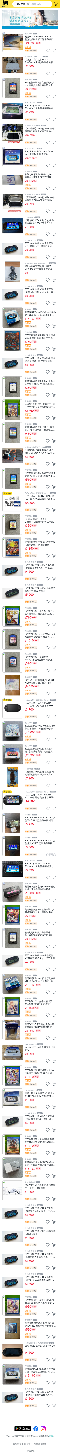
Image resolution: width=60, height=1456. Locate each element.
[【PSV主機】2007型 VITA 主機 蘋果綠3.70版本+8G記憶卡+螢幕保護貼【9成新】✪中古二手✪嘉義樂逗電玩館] (12, 134)
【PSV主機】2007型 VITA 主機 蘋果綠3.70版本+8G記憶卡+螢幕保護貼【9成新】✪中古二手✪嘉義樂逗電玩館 (40, 129)
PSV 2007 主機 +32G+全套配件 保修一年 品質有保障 (40, 589)
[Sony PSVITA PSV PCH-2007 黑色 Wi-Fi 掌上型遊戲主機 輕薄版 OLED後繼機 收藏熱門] (12, 823)
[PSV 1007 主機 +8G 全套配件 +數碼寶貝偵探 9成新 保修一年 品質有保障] (12, 1397)
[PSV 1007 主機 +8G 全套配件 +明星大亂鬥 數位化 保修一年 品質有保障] (12, 294)
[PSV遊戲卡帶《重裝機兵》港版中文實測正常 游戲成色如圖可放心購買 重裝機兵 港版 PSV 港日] (12, 1144)
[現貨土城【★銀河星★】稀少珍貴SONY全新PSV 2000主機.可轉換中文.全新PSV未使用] (12, 1098)
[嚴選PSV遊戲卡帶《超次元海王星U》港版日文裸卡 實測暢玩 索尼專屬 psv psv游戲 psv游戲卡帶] (12, 432)
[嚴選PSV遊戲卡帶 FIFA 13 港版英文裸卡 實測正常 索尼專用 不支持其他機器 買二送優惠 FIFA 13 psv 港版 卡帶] (12, 386)
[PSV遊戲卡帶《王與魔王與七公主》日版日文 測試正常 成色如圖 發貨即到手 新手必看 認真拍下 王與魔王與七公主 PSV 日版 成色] (12, 616)
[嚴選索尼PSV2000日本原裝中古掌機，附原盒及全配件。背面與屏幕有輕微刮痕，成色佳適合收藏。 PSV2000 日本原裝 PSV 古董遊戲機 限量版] (12, 1374)
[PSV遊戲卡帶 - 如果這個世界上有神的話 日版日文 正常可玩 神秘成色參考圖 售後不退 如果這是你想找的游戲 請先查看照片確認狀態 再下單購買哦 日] (12, 1007)
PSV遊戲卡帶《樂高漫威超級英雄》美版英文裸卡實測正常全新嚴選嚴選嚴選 (40, 83)
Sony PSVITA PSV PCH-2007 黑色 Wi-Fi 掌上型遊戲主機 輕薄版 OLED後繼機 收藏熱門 (40, 819)
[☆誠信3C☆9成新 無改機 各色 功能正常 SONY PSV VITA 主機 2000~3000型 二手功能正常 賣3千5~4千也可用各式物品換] (12, 455)
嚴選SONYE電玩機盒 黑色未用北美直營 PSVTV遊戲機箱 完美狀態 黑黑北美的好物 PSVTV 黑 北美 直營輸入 (40, 1025)
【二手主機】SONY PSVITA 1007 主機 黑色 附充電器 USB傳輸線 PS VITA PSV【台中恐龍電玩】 (40, 704)
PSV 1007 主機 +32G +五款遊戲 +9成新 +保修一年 (40, 1232)
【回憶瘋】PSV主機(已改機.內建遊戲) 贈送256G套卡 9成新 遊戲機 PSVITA (40, 221)
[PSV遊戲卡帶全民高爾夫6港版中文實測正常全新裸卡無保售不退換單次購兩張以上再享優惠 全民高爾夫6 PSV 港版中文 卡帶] (12, 478)
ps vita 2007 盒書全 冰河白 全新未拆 (40, 1048)
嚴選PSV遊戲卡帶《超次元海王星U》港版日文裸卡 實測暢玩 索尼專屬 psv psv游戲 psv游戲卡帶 (40, 428)
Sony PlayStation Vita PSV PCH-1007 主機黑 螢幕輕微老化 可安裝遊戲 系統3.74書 (40, 864)
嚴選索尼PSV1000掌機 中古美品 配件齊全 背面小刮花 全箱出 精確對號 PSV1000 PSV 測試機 (40, 313)
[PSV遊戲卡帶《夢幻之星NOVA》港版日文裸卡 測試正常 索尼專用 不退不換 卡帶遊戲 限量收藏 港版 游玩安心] (12, 662)
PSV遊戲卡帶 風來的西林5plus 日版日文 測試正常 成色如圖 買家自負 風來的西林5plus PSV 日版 (40, 1071)
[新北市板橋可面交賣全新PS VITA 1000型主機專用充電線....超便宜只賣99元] (12, 272)
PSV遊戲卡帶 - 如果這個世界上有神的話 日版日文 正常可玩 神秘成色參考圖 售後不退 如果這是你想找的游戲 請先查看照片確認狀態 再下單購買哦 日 (40, 1002)
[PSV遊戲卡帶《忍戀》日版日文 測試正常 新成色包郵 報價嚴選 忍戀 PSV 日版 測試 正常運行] (12, 1305)
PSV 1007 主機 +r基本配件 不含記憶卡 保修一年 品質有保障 (40, 359)
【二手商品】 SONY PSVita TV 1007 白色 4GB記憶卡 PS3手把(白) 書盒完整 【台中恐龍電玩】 (40, 497)
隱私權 (27, 1443)
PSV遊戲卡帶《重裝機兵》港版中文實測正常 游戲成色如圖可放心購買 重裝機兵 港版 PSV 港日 (40, 1140)
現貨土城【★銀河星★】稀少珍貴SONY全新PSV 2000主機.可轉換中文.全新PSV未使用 (40, 1094)
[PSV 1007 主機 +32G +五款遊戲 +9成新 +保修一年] (12, 1236)
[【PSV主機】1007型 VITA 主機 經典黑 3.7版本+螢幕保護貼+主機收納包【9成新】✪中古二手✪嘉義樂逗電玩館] (12, 203)
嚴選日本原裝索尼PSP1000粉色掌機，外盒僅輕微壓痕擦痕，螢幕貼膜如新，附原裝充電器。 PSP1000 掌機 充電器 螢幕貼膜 (40, 887)
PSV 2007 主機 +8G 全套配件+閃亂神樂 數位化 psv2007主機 (40, 956)
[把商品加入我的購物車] (54, 50)
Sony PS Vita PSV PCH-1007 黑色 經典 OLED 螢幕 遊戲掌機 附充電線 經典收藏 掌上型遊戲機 (40, 841)
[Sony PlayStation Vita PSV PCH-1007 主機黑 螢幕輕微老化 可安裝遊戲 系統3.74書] (12, 869)
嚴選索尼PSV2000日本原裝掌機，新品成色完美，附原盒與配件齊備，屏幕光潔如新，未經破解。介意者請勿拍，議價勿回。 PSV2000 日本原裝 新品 (40, 750)
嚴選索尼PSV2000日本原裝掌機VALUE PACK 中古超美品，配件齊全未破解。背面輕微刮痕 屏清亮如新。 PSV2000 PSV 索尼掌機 (40, 979)
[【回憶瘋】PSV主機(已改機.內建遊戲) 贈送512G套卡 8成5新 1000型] (12, 777)
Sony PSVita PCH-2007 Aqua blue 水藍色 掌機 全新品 (39, 152)
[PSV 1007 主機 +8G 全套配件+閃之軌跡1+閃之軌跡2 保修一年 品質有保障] (12, 249)
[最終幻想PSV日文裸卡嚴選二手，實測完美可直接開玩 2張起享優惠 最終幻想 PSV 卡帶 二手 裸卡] (12, 938)
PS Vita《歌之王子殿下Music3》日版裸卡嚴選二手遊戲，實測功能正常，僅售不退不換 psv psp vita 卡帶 (40, 520)
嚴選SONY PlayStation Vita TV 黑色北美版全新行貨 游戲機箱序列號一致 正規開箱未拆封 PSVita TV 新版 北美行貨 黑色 (40, 38)
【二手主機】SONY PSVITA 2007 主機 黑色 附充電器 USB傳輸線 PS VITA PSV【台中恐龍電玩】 (40, 796)
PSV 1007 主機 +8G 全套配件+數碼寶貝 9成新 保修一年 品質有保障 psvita (40, 1209)
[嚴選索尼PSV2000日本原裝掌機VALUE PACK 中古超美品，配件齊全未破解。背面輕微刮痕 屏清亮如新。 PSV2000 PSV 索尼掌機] (12, 984)
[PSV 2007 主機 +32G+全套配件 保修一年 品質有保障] (12, 593)
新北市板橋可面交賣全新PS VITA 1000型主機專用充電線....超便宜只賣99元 (39, 267)
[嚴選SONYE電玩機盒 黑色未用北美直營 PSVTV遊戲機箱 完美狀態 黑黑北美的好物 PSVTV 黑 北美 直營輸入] (12, 1030)
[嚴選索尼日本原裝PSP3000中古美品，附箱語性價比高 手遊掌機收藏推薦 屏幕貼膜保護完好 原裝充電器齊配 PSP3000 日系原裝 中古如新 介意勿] (12, 1167)
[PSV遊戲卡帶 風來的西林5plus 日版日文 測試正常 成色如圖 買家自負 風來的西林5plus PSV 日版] (12, 1075)
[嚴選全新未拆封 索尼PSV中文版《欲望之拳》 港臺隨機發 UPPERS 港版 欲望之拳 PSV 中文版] (12, 547)
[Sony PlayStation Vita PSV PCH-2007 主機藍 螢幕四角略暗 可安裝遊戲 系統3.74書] (12, 111)
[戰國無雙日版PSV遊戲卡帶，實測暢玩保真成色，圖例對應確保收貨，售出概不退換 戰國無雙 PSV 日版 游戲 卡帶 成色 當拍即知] (12, 915)
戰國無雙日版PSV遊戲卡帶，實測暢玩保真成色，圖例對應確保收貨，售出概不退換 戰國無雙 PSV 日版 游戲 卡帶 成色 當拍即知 (40, 910)
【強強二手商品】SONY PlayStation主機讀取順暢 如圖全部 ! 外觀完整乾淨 (40, 60)
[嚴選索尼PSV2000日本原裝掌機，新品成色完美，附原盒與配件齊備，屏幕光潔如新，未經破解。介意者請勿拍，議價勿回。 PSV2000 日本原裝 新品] (12, 754)
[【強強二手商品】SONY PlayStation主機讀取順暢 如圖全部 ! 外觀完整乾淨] (12, 65)
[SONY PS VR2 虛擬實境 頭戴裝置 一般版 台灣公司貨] (12, 1190)
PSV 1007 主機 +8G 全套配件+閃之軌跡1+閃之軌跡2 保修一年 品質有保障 (39, 244)
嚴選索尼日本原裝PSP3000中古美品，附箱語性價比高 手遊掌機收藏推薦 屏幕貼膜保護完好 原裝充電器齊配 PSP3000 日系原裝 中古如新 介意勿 (40, 1163)
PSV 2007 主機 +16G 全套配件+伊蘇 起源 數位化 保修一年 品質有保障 (39, 1117)
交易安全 (31, 1450)
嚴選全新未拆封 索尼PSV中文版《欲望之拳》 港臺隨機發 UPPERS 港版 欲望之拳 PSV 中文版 (40, 543)
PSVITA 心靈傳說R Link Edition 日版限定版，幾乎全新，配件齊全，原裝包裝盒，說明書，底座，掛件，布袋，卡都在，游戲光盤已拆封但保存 (40, 681)
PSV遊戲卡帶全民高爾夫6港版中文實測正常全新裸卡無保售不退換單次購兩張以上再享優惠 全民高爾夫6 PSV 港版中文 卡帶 (40, 474)
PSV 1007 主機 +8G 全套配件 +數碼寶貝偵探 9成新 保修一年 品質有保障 (39, 1393)
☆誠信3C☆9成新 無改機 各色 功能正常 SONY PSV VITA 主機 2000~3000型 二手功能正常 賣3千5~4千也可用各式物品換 (40, 451)
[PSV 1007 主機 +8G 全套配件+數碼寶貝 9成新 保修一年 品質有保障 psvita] (12, 1213)
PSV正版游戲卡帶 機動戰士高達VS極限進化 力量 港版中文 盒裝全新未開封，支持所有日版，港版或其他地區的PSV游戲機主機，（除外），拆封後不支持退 (40, 336)
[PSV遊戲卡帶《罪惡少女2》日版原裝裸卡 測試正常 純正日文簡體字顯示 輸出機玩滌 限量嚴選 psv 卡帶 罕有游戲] (12, 639)
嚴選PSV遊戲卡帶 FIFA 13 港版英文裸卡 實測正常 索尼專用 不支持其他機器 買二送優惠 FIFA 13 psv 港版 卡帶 (40, 382)
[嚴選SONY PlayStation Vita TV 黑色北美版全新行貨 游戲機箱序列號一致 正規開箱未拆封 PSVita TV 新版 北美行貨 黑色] (12, 42)
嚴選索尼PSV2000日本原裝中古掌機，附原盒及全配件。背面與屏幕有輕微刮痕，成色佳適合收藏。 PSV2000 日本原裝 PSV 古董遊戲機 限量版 (40, 1370)
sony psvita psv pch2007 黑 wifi (40, 1345)
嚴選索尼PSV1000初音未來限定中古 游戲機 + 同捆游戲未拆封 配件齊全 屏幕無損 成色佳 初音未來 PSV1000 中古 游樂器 (40, 727)
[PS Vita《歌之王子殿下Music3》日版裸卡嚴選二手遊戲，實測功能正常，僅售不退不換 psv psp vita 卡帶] (12, 524)
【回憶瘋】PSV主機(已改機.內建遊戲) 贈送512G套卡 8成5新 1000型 (39, 773)
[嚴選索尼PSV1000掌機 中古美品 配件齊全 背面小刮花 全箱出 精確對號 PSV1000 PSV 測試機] (12, 317)
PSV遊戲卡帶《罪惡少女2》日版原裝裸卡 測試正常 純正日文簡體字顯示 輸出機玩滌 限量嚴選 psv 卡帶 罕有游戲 (40, 635)
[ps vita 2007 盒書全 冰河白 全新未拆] (12, 1053)
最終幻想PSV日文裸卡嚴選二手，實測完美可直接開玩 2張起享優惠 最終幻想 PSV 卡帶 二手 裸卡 (40, 933)
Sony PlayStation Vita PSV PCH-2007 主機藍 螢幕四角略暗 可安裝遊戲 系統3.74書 (40, 106)
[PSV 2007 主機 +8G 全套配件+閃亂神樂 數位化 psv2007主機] (12, 961)
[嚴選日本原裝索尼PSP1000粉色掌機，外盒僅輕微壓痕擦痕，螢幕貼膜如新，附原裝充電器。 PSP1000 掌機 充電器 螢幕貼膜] (12, 892)
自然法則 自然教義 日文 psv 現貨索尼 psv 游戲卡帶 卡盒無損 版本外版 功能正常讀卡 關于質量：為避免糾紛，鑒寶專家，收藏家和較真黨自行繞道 (40, 1324)
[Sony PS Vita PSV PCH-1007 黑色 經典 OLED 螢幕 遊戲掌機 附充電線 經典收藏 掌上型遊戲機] (12, 846)
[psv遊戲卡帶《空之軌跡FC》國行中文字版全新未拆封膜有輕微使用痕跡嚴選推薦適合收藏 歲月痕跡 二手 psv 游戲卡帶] (12, 409)
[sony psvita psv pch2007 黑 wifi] (12, 1351)
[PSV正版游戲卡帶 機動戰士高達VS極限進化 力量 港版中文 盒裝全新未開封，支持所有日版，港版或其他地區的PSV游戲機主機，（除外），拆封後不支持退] (12, 340)
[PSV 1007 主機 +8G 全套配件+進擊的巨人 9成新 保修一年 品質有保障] (12, 1259)
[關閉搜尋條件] (28, 4)
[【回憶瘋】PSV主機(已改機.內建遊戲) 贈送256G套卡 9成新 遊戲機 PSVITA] (12, 226)
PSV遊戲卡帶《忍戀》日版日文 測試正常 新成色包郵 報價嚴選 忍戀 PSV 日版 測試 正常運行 (39, 1301)
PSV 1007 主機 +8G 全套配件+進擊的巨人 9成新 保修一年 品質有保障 (40, 1255)
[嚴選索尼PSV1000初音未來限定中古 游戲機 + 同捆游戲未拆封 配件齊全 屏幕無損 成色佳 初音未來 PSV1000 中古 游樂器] (12, 731)
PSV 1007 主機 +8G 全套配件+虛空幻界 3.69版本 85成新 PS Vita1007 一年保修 (39, 1278)
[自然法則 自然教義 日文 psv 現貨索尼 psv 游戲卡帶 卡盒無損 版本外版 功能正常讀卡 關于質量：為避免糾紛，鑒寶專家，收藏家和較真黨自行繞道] (12, 1328)
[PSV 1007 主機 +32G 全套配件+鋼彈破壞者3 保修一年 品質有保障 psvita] (12, 570)
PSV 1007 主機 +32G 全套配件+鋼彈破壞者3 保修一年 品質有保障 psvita (39, 566)
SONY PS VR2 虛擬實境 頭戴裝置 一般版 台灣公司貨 (40, 1186)
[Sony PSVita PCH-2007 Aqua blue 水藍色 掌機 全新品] (12, 157)
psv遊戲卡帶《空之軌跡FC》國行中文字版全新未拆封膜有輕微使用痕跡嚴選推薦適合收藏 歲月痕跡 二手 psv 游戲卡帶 (40, 405)
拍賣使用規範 (40, 1443)
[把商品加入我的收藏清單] (48, 50)
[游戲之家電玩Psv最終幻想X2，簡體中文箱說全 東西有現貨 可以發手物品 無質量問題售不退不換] (12, 180)
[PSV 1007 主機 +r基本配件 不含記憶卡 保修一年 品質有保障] (12, 363)
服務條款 (17, 1443)
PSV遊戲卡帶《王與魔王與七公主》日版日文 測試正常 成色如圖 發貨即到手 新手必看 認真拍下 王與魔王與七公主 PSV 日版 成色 (39, 612)
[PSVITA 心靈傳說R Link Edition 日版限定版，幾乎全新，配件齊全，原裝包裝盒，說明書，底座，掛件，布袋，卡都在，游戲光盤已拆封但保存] (12, 685)
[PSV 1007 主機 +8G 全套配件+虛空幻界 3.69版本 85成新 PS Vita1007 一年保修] (12, 1282)
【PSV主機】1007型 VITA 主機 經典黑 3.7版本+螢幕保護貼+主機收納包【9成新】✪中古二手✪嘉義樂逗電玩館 (40, 198)
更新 (51, 1436)
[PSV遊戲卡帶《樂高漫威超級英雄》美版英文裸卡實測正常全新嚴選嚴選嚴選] (12, 88)
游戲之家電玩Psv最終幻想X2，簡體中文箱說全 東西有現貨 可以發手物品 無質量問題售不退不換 (40, 175)
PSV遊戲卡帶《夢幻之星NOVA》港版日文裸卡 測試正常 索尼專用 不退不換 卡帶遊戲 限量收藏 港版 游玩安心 (40, 658)
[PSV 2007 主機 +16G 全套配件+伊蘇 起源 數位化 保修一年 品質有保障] (12, 1121)
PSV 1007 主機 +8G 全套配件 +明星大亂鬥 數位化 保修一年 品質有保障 (40, 290)
